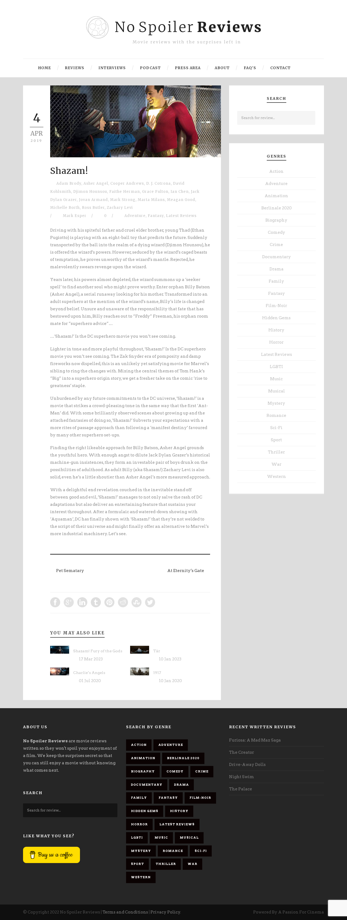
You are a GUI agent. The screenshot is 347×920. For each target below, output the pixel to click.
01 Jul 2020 (90, 680)
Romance (276, 415)
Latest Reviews (181, 215)
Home (44, 68)
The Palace (240, 789)
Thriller (276, 452)
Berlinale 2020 (276, 208)
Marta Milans (151, 199)
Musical (276, 391)
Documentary (276, 256)
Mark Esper (74, 215)
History (276, 330)
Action (276, 171)
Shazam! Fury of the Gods (97, 651)
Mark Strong (123, 199)
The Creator (241, 752)
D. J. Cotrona (158, 183)
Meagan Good (181, 199)
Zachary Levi (120, 207)
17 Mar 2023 (91, 659)
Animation (276, 195)
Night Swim (241, 776)
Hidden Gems (276, 317)
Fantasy (156, 215)
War (276, 464)
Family (276, 281)
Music (276, 378)
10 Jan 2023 (170, 659)
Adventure (135, 215)
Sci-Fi (276, 427)
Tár (156, 651)
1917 (157, 672)
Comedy (276, 232)
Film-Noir (276, 305)
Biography (276, 220)
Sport (276, 439)
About (222, 68)
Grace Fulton (155, 191)
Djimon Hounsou (90, 191)
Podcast (150, 68)
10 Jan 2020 (170, 680)
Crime (276, 244)
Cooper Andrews (127, 183)
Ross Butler (93, 207)
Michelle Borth (65, 207)
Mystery (276, 403)
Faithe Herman (124, 191)
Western (276, 476)
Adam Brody (68, 183)
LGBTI (276, 366)
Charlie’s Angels (89, 672)
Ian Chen (180, 191)
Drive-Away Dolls (247, 764)
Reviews (74, 68)
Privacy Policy (165, 912)
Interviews (112, 68)
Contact (280, 68)
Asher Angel (95, 183)
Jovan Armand (93, 199)
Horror (276, 342)
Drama (276, 269)
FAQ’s (250, 68)
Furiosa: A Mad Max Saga (255, 740)
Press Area (188, 68)
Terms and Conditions (125, 912)
